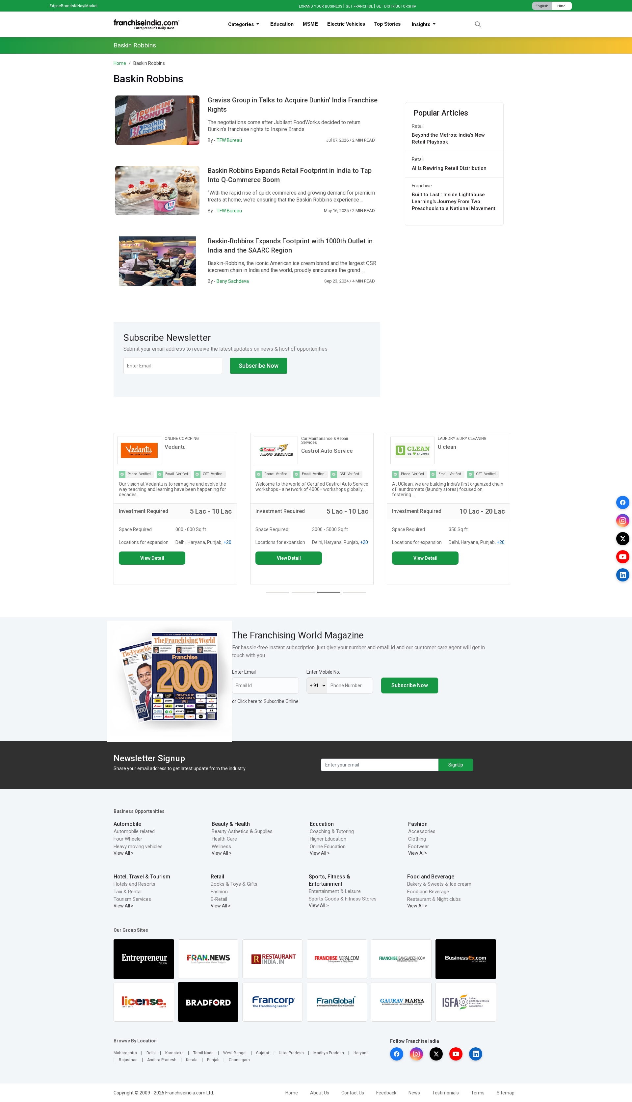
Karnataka (174, 1053)
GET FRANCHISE (359, 6)
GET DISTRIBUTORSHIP (396, 6)
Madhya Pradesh (328, 1053)
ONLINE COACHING (182, 438)
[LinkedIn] (622, 574)
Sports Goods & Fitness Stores (343, 899)
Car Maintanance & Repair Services (324, 440)
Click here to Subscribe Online (268, 701)
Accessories (421, 831)
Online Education (328, 846)
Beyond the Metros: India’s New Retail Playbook (448, 138)
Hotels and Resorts (134, 884)
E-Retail (219, 899)
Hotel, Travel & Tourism (142, 877)
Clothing (417, 839)
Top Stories (387, 24)
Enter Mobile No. (323, 672)
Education (282, 24)
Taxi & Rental (128, 892)
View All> (417, 853)
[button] (277, 592)
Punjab (213, 1060)
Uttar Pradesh (291, 1053)
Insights (422, 24)
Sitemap (505, 1092)
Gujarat (262, 1053)
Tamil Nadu (203, 1053)
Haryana (361, 1053)
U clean (447, 446)
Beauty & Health (231, 824)
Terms (478, 1092)
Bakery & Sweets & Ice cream (439, 884)
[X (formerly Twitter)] (622, 538)
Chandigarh (239, 1060)
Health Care (224, 839)
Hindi (561, 6)
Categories (241, 24)
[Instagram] (622, 520)
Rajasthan (128, 1060)
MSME (310, 24)
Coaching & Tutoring (332, 831)
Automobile (127, 824)
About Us (319, 1092)
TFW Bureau (229, 140)
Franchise (422, 185)
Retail (418, 126)
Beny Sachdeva (233, 281)
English (542, 6)
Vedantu (175, 446)
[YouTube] (622, 556)
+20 (227, 542)
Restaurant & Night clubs (434, 899)
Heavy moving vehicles (138, 846)
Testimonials (445, 1092)
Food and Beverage (430, 877)
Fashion (418, 824)
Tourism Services (132, 899)
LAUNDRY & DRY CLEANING (462, 438)
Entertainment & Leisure (335, 891)
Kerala (192, 1060)
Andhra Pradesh (161, 1060)
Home (120, 63)
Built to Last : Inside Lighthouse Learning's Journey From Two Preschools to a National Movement (453, 201)
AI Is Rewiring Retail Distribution (449, 168)
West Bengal (235, 1053)
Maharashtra (125, 1053)
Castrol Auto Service (327, 450)
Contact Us (352, 1092)
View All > (124, 853)
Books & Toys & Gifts (234, 884)
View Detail (152, 558)
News (414, 1092)
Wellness (221, 846)
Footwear (418, 846)
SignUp (455, 765)
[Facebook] (622, 502)
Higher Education (328, 839)
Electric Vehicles (346, 24)
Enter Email (244, 672)
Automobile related (134, 831)
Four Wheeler (128, 839)
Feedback (386, 1092)
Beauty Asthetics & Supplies (242, 831)
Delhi (151, 1053)
